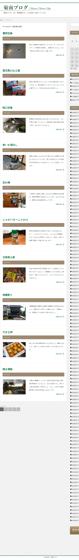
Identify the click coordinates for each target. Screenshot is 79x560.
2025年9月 (74, 150)
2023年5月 (74, 247)
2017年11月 (75, 475)
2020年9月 (74, 357)
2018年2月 (74, 465)
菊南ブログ (54, 557)
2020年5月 (74, 371)
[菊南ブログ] (32, 14)
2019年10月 (75, 395)
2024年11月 (75, 185)
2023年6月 (74, 243)
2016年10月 (75, 520)
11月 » (75, 68)
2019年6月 (74, 409)
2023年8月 (74, 236)
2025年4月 (74, 167)
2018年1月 (74, 468)
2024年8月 (74, 195)
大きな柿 (8, 332)
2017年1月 (74, 510)
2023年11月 (75, 226)
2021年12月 (75, 306)
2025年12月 (75, 140)
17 (76, 57)
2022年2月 (74, 299)
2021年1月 (74, 344)
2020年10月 (75, 354)
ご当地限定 (75, 96)
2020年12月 (75, 347)
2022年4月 (74, 292)
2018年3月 (74, 461)
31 (76, 65)
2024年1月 (74, 219)
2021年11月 (75, 309)
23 (72, 61)
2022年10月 (75, 271)
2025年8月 (74, 153)
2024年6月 (74, 202)
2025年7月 (74, 157)
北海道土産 (9, 257)
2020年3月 (74, 378)
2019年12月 (75, 389)
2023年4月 (74, 250)
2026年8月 (74, 112)
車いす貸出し (10, 144)
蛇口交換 (7, 107)
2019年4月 (74, 416)
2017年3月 (74, 503)
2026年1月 (74, 136)
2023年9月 (74, 233)
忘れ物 (6, 182)
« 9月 (71, 68)
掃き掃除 (8, 369)
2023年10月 (75, 230)
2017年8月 (74, 485)
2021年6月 (74, 326)
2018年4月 (74, 458)
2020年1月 (74, 385)
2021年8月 (74, 319)
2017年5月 (74, 496)
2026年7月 (74, 115)
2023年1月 (74, 261)
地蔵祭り (8, 294)
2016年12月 (75, 513)
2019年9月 (74, 399)
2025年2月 (74, 174)
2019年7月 (74, 406)
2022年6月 (74, 285)
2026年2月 (74, 133)
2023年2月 (74, 257)
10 (76, 53)
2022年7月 (74, 281)
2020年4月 (74, 375)
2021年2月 (74, 340)
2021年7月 (74, 323)
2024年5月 (74, 205)
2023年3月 (74, 254)
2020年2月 (74, 382)
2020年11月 (75, 350)
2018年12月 (75, 430)
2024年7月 (74, 198)
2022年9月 (74, 274)
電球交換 (7, 33)
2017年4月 (74, 499)
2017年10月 (75, 478)
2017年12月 (75, 472)
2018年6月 (74, 451)
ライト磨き (75, 89)
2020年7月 (74, 364)
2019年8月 (74, 402)
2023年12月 (75, 223)
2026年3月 (74, 129)
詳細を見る (59, 55)
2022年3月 (74, 295)
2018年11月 (75, 433)
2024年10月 (75, 188)
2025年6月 (74, 160)
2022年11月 (75, 268)
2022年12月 (75, 264)
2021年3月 (74, 337)
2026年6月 (74, 119)
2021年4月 (74, 333)
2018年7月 (74, 447)
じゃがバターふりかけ (15, 219)
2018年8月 (74, 444)
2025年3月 (74, 171)
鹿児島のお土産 (11, 70)
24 (76, 61)
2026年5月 (74, 122)
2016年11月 (75, 516)
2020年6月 (74, 368)
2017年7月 (74, 489)
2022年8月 (74, 278)
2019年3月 (74, 420)
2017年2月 (74, 506)
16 (72, 57)
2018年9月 (74, 440)
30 (72, 65)
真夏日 (73, 100)
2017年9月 (74, 482)
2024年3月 (74, 212)
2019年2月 (74, 423)
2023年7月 (74, 240)
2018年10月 (75, 437)
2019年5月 (74, 413)
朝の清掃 (74, 86)
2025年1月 (74, 178)
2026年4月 (74, 126)
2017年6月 (74, 492)
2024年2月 (74, 216)
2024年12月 (75, 181)
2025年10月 (75, 147)
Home (1, 20)
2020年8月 (74, 361)
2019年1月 (74, 427)
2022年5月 (74, 288)
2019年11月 (75, 392)
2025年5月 (74, 164)
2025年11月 (75, 143)
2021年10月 (75, 313)
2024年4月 (74, 209)
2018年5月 (74, 454)
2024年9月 (74, 192)
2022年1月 (74, 302)
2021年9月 (74, 316)
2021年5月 (74, 330)
